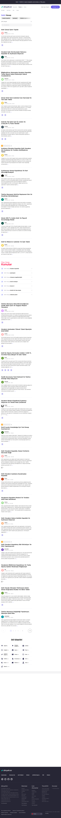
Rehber (27, 775)
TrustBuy (47, 813)
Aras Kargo (34, 796)
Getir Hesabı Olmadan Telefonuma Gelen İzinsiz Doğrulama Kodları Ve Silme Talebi (15, 588)
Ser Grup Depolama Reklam (46, 794)
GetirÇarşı (23, 795)
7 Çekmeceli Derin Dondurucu (56, 788)
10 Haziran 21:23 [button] (8, 358)
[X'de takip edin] (2, 779)
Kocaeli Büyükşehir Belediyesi (46, 789)
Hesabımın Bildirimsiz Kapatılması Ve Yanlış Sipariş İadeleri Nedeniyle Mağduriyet (16, 565)
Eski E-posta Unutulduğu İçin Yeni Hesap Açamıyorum (15, 428)
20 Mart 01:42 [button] (7, 617)
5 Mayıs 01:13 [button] (7, 503)
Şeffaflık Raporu (35, 775)
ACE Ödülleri (20, 775)
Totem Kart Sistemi (45, 788)
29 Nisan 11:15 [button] (7, 550)
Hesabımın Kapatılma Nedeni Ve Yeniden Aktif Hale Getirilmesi (15, 498)
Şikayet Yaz (56, 7)
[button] (6, 146)
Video (25, 7)
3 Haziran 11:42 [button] (7, 406)
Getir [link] (3, 15)
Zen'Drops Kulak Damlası (46, 798)
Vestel (33, 794)
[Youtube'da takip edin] (5, 779)
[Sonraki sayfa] (30, 631)
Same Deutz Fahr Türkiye (46, 801)
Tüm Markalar (24, 803)
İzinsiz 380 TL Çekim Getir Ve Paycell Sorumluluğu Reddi (14, 219)
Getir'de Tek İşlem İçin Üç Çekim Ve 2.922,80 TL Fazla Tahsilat (13, 122)
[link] (2, 467)
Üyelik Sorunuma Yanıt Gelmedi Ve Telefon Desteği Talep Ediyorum (15, 377)
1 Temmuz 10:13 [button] (7, 245)
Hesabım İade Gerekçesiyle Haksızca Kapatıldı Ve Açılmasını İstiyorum (13, 52)
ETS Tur (33, 800)
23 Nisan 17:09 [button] (7, 593)
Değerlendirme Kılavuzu (6, 814)
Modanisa (33, 790)
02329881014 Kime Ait (5, 788)
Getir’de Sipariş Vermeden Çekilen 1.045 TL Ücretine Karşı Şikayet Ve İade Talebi (16, 353)
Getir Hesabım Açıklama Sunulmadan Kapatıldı (13, 474)
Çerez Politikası (22, 812)
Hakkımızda (3, 775)
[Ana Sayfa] (6, 7)
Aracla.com (44, 799)
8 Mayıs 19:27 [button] (7, 479)
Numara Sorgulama (35, 798)
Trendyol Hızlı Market (25, 789)
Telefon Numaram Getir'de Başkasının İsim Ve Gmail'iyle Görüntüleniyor (16, 195)
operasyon (15, 18)
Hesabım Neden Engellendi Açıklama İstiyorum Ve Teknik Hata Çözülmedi (13, 401)
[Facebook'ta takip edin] (8, 779)
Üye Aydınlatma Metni (6, 810)
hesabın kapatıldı (6, 18)
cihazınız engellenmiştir (25, 18)
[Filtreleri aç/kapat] (31, 21)
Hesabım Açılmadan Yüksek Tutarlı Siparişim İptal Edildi (16, 330)
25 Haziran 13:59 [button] (8, 311)
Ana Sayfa (2, 10)
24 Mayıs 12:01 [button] (7, 433)
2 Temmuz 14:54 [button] (8, 223)
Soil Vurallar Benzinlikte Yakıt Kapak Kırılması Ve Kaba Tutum (10, 792)
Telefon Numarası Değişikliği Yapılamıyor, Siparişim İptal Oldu (15, 612)
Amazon (23, 788)
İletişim (48, 775)
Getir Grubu (8, 10)
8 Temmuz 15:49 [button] (8, 155)
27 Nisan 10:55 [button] (7, 570)
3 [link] (15, 630)
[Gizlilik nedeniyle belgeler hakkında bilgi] (2, 91)
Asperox (43, 795)
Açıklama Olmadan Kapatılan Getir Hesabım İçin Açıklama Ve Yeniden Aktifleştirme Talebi (16, 150)
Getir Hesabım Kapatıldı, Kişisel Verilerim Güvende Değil (15, 451)
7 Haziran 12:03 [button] (7, 382)
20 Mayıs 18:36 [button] (7, 456)
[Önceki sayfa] (3, 631)
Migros (33, 797)
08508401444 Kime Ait (5, 801)
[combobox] (16, 25)
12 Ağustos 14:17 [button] (8, 33)
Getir (13, 10)
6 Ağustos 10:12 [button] (8, 57)
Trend (20, 7)
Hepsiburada (24, 798)
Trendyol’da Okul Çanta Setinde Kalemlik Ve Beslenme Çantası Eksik (10, 795)
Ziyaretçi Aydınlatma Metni (18, 810)
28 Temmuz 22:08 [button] (8, 103)
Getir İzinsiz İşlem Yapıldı (9, 29)
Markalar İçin (12, 775)
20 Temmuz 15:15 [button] (8, 127)
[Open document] (2, 45)
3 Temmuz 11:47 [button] (7, 200)
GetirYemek (24, 794)
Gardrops (23, 799)
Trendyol (23, 791)
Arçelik (33, 793)
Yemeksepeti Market (25, 801)
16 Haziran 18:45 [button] (8, 335)
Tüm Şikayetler (4, 803)
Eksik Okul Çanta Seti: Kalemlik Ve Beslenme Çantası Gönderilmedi (10, 789)
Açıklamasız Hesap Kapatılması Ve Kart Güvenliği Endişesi (14, 171)
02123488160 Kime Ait (5, 791)
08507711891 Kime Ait (5, 798)
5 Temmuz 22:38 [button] (8, 176)
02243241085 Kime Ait (5, 799)
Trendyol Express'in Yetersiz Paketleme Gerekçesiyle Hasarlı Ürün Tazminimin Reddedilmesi (10, 794)
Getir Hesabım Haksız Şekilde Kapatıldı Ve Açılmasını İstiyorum (15, 519)
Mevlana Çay (44, 792)
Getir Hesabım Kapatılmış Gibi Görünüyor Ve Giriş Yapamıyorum (16, 545)
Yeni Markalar (24, 805)
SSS (43, 775)
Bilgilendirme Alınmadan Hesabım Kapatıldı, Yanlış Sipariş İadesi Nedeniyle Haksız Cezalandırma (16, 74)
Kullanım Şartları (4, 812)
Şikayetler (15, 7)
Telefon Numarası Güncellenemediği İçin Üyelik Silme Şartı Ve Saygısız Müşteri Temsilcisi (14, 305)
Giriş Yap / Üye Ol (45, 7)
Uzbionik (43, 797)
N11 (22, 792)
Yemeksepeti (24, 797)
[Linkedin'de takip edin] (11, 779)
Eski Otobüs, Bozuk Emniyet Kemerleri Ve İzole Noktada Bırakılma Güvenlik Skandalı (10, 797)
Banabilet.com (44, 791)
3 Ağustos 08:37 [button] (8, 79)
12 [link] (22, 630)
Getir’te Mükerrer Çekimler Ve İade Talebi (15, 242)
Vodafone (33, 801)
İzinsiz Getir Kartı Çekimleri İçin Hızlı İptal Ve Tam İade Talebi (16, 98)
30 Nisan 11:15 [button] (7, 523)
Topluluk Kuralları (13, 812)
